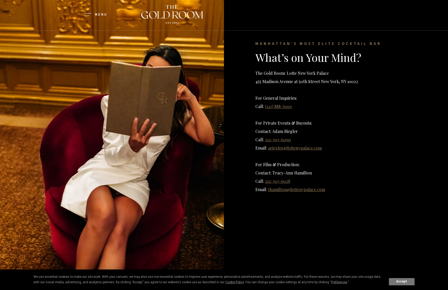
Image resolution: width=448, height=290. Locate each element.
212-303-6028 (277, 181)
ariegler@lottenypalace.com (295, 148)
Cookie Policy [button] (234, 282)
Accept (401, 281)
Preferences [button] (339, 282)
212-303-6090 (278, 139)
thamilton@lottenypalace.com (296, 189)
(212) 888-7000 (278, 106)
